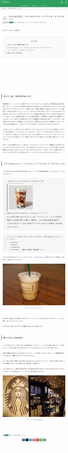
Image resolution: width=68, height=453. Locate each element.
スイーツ (26, 22)
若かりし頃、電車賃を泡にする (18, 45)
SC (16, 22)
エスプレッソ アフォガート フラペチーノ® (23, 50)
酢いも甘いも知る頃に (15, 53)
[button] (23, 440)
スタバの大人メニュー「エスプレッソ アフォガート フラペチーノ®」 (30, 48)
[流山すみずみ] (5, 2)
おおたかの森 (20, 22)
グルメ (11, 22)
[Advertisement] (34, 74)
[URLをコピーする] (44, 440)
